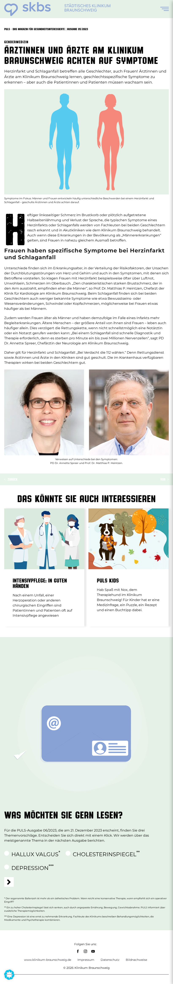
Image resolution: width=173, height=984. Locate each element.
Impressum (85, 960)
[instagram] (85, 951)
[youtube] (93, 951)
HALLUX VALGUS (35, 853)
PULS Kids (108, 580)
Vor (162, 479)
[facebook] (78, 951)
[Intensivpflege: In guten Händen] (44, 538)
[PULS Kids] (128, 538)
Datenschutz (110, 960)
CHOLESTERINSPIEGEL (106, 853)
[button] (9, 974)
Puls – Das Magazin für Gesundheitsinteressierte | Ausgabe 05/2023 (46, 29)
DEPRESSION (32, 867)
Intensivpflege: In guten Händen (40, 583)
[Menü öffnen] (164, 9)
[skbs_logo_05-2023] (57, 4)
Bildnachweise (136, 960)
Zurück (13, 479)
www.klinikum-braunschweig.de (47, 960)
